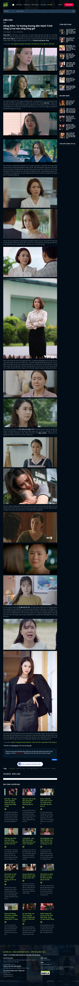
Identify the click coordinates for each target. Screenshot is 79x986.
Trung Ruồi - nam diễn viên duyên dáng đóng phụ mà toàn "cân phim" (28, 841)
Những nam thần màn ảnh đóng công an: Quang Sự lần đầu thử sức (10, 841)
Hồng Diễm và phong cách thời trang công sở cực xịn (70, 80)
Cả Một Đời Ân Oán (45, 768)
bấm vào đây (20, 753)
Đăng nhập (69, 4)
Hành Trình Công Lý (21, 768)
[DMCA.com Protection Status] (45, 972)
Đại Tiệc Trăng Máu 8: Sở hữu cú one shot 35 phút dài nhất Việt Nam (71, 127)
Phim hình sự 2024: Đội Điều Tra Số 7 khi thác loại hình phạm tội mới (46, 877)
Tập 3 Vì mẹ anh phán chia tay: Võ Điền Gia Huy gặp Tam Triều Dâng (71, 110)
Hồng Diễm (12, 768)
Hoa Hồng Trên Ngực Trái (33, 768)
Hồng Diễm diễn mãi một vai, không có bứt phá (70, 39)
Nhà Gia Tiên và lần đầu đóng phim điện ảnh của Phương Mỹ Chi (29, 801)
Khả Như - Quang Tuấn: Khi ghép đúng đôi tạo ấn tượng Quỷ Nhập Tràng (10, 802)
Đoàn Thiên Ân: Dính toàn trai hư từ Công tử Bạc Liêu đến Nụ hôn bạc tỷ (46, 802)
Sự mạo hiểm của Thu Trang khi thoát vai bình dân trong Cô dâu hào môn (28, 917)
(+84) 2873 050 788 (8, 976)
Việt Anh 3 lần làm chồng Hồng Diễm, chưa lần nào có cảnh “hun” (70, 56)
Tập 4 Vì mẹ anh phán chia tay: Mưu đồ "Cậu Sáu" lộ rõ (70, 102)
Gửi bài (54, 759)
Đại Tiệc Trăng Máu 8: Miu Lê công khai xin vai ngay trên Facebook (70, 118)
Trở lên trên (66, 984)
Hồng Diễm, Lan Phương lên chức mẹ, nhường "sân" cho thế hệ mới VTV (71, 48)
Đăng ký (60, 4)
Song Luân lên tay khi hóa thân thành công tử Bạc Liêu (29, 876)
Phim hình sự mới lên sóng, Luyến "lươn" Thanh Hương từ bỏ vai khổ (10, 877)
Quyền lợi (7, 952)
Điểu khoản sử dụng (21, 952)
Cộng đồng (19, 4)
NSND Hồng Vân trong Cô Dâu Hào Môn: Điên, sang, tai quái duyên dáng (47, 916)
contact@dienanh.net (46, 964)
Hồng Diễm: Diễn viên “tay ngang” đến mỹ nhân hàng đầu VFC (70, 64)
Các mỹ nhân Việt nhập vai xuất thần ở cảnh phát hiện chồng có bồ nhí (71, 32)
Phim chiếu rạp (35, 4)
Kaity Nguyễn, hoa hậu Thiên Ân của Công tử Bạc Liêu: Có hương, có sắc (46, 841)
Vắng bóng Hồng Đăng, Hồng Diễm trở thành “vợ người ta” (71, 87)
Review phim (27, 4)
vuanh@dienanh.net (8, 974)
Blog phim (43, 4)
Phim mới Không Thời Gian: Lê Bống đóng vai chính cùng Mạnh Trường (11, 916)
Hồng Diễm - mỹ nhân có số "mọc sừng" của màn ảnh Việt (70, 72)
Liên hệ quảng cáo (38, 952)
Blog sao (49, 4)
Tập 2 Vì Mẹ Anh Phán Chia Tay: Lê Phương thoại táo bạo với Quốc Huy (70, 135)
